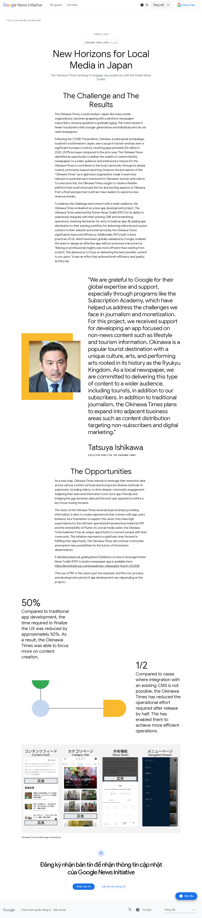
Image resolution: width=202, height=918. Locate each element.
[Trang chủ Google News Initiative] (22, 5)
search (147, 5)
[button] (161, 5)
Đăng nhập (188, 5)
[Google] (9, 910)
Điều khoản (59, 910)
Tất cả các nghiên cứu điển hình (24, 20)
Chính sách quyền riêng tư (36, 910)
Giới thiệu (72, 5)
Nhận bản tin (83, 886)
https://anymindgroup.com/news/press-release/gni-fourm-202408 (97, 566)
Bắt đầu (186, 896)
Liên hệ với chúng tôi (113, 886)
